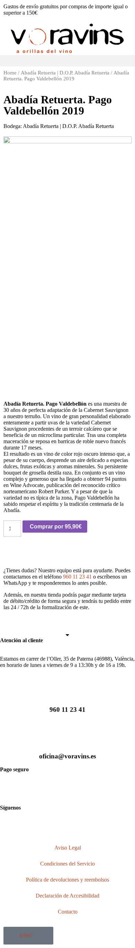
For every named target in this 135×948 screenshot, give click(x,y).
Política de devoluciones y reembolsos (67, 880)
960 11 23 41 (77, 577)
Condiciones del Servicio (67, 864)
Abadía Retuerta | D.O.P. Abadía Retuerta (65, 72)
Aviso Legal (67, 848)
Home (10, 72)
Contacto (68, 912)
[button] (67, 60)
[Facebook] (8, 826)
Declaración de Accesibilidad (67, 896)
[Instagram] (27, 826)
